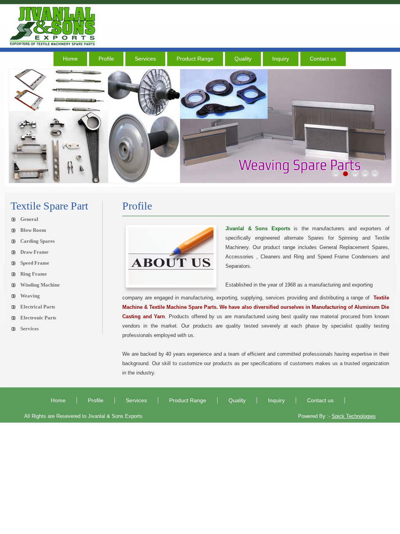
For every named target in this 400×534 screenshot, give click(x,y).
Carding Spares (37, 241)
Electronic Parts (38, 318)
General (29, 219)
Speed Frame (34, 263)
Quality (243, 59)
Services (145, 59)
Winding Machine (40, 285)
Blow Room (33, 230)
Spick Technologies (354, 416)
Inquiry (280, 59)
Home (70, 59)
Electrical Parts (37, 307)
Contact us (323, 59)
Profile (106, 59)
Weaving (30, 296)
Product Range (195, 59)
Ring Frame (33, 274)
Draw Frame (34, 252)
